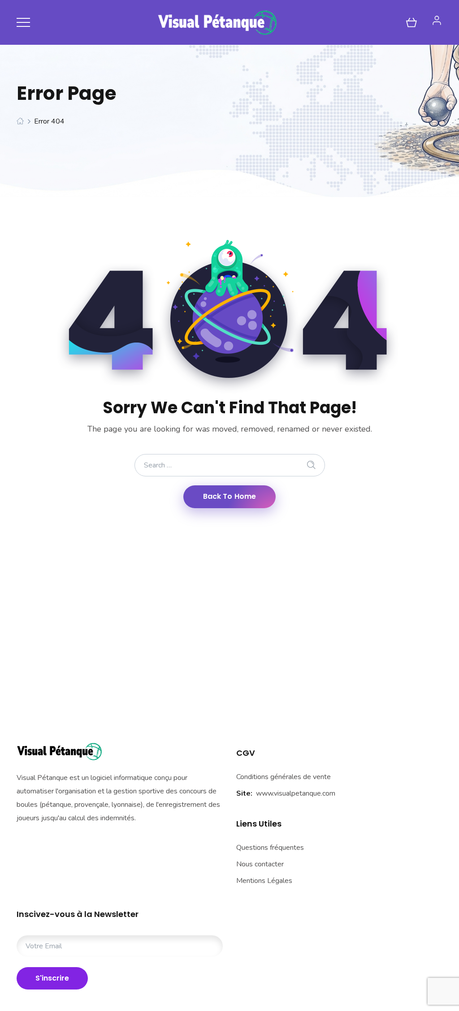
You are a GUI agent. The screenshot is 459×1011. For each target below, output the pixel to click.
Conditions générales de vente (283, 777)
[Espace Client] (436, 20)
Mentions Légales (264, 881)
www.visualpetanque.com (295, 793)
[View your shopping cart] (411, 22)
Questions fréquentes (270, 847)
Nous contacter (260, 864)
